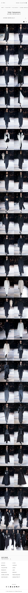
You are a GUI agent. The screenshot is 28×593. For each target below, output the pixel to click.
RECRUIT (15, 572)
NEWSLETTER (16, 577)
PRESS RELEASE (16, 574)
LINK (14, 570)
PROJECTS (3, 570)
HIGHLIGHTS (4, 572)
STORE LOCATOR (5, 574)
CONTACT (15, 565)
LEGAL (14, 567)
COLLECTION (4, 567)
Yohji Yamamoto (5, 558)
